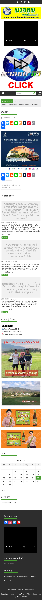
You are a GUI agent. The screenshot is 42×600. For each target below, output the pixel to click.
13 (27, 474)
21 (33, 478)
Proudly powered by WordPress (13, 594)
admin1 (15, 118)
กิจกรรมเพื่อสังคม (9, 577)
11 (15, 474)
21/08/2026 (6, 222)
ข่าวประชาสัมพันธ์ (22, 577)
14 (33, 474)
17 (10, 478)
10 (10, 474)
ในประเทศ (7, 581)
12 (21, 474)
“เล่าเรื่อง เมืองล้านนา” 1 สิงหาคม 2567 (11, 186)
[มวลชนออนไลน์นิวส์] (3, 93)
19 (21, 478)
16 (4, 478)
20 (27, 478)
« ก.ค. (3, 491)
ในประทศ (4, 237)
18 (15, 478)
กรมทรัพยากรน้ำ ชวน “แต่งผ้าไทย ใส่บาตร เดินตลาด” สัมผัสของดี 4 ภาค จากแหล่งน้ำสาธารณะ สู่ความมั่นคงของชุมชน (21, 288)
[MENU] (39, 93)
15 (38, 474)
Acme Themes (22, 596)
